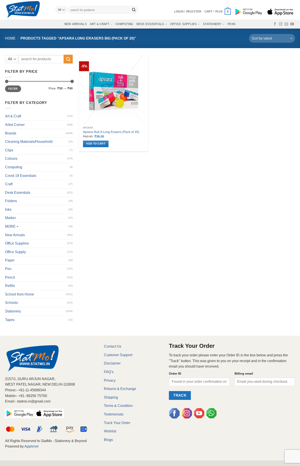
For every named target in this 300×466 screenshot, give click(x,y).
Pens (232, 24)
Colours (11, 158)
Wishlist (110, 431)
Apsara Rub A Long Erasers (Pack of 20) (111, 132)
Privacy (110, 380)
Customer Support (118, 355)
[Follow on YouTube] (292, 24)
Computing (124, 24)
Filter (13, 88)
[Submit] (134, 10)
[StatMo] (27, 10)
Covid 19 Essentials (20, 176)
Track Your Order (117, 423)
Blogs (108, 440)
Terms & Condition (118, 406)
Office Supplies (183, 24)
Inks (8, 209)
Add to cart (95, 143)
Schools (11, 303)
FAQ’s (109, 372)
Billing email (244, 373)
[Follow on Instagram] (280, 24)
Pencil (10, 277)
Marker (10, 218)
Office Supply (15, 252)
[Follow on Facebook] (275, 24)
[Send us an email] (286, 24)
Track (179, 395)
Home (10, 38)
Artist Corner (15, 125)
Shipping (111, 397)
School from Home (19, 294)
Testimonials (113, 414)
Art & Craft (99, 24)
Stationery (212, 24)
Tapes (9, 320)
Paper (9, 260)
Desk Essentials (150, 24)
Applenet (31, 446)
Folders (11, 201)
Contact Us (112, 346)
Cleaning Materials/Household (28, 141)
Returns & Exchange (120, 389)
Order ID (175, 373)
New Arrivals (75, 24)
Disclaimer (112, 363)
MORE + (11, 226)
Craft (9, 184)
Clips (9, 150)
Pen (8, 269)
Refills (10, 286)
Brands (10, 133)
